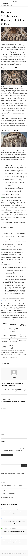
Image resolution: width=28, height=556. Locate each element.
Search (3, 463)
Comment (4, 408)
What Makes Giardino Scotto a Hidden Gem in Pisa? (12, 474)
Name (3, 426)
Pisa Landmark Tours (6, 359)
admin (14, 377)
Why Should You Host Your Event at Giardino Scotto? (12, 486)
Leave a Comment (14, 357)
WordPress (23, 553)
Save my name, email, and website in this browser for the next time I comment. (14, 449)
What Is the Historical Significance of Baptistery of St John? (12, 384)
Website (3, 441)
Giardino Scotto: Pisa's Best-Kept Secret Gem (12, 478)
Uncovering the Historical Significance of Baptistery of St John (14, 390)
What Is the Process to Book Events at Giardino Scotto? (13, 481)
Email (3, 434)
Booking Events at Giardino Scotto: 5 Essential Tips (13, 490)
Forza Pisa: (4, 3)
